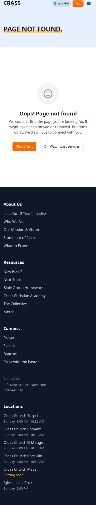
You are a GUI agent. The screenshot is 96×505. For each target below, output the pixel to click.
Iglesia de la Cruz (18, 482)
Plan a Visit (24, 146)
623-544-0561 (14, 390)
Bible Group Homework (24, 287)
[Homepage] (12, 3)
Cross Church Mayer (21, 469)
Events (9, 345)
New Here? (13, 271)
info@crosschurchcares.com (25, 385)
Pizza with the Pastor (21, 361)
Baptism (10, 353)
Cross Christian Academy (25, 295)
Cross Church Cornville (23, 455)
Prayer (9, 337)
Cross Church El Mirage (23, 442)
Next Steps (13, 279)
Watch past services (65, 146)
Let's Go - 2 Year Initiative (25, 213)
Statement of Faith (19, 237)
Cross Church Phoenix (22, 429)
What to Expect (16, 245)
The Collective (15, 303)
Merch (9, 311)
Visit (78, 3)
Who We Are (14, 221)
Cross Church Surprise (23, 415)
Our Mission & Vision (21, 229)
